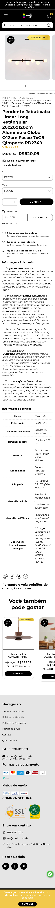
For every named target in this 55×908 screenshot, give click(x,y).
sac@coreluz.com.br (17, 838)
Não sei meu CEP (9, 223)
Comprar (18, 674)
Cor (4, 171)
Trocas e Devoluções (13, 711)
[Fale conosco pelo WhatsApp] (50, 874)
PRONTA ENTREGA (22, 97)
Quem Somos (9, 740)
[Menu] (5, 15)
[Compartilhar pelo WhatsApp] (5, 576)
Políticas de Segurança (14, 723)
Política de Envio (11, 729)
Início (5, 97)
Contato (6, 734)
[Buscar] (48, 25)
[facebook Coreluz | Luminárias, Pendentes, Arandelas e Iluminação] (14, 866)
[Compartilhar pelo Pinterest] (25, 577)
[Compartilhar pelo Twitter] (19, 577)
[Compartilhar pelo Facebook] (12, 577)
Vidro (4, 185)
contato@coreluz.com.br (19, 756)
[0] (48, 16)
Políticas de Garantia (13, 717)
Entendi (27, 904)
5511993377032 (15, 832)
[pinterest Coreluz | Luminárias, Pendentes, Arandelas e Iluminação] (23, 866)
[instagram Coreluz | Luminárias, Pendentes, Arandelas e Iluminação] (5, 866)
